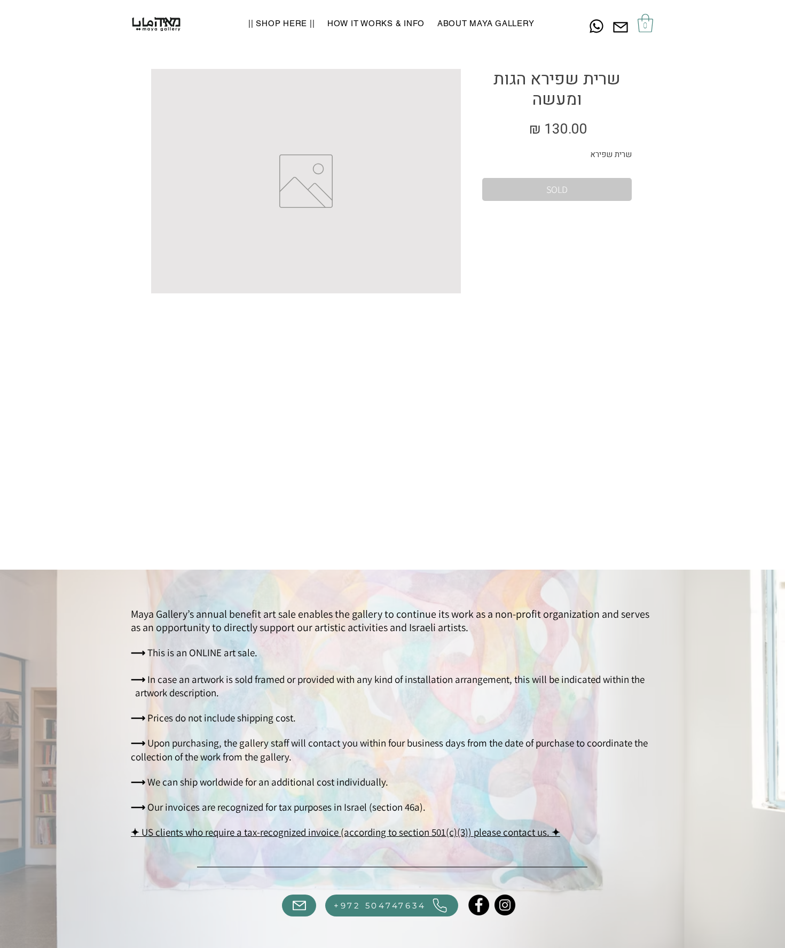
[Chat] (596, 26)
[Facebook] (478, 905)
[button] (645, 23)
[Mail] (620, 27)
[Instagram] (504, 905)
